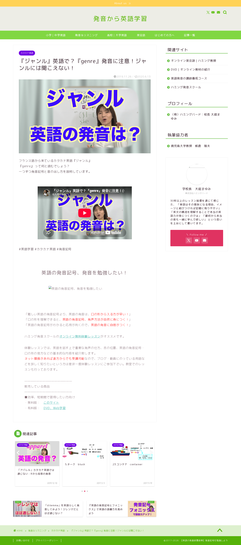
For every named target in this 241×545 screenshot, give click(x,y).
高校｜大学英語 (117, 35)
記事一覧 (189, 35)
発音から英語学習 (120, 18)
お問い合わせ (23, 540)
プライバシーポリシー (47, 540)
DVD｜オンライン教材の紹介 (190, 69)
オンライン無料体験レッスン (79, 336)
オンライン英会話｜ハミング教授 (193, 61)
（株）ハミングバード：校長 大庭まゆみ (195, 116)
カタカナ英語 (27, 53)
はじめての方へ (165, 35)
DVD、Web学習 (54, 408)
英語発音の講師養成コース (189, 78)
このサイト (51, 403)
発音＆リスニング (86, 35)
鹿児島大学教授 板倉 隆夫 (190, 146)
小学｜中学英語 (56, 35)
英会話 (141, 35)
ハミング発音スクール (186, 87)
